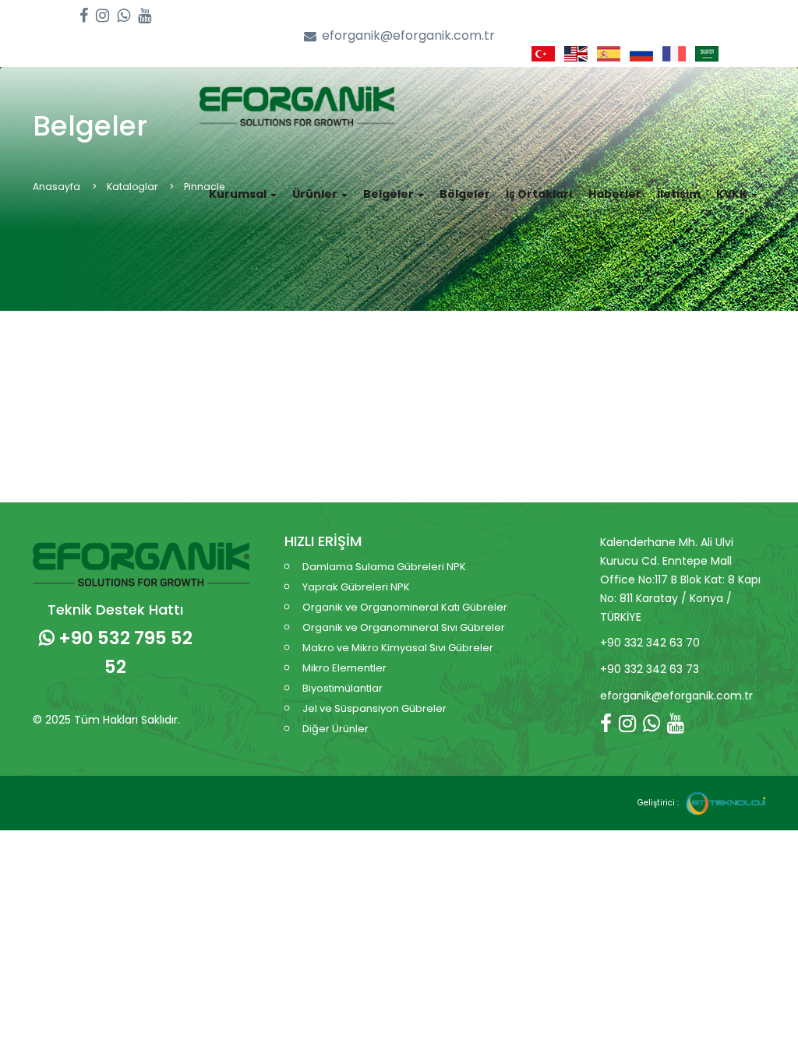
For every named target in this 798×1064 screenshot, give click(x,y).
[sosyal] (83, 16)
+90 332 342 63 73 (649, 669)
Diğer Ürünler (335, 728)
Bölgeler (465, 194)
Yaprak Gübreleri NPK (356, 587)
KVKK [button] (733, 194)
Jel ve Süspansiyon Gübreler (374, 708)
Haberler (614, 194)
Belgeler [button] (389, 194)
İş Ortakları (539, 194)
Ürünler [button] (316, 194)
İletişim (679, 194)
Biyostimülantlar (342, 688)
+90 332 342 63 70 (650, 642)
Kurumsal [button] (239, 194)
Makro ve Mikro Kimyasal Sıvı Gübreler (397, 647)
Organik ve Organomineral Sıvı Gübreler (403, 627)
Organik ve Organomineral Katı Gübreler (404, 607)
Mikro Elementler (344, 668)
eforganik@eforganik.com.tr (408, 35)
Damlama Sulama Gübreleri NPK (384, 566)
